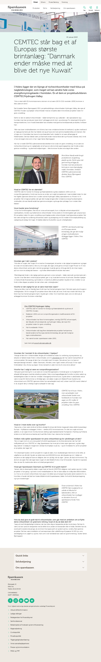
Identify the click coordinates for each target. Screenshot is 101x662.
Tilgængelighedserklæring (19, 640)
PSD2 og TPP (15, 651)
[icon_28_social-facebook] (10, 600)
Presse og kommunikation (19, 647)
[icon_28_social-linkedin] (21, 600)
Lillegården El (57, 358)
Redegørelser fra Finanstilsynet (21, 617)
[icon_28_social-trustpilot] (32, 600)
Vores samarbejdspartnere (19, 643)
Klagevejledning (16, 629)
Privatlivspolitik (15, 636)
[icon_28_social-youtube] (26, 600)
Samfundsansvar (16, 621)
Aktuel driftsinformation (19, 610)
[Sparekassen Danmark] (17, 8)
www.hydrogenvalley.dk (42, 343)
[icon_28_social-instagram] (15, 600)
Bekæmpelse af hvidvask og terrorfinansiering (26, 625)
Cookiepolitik (15, 632)
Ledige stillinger (16, 614)
